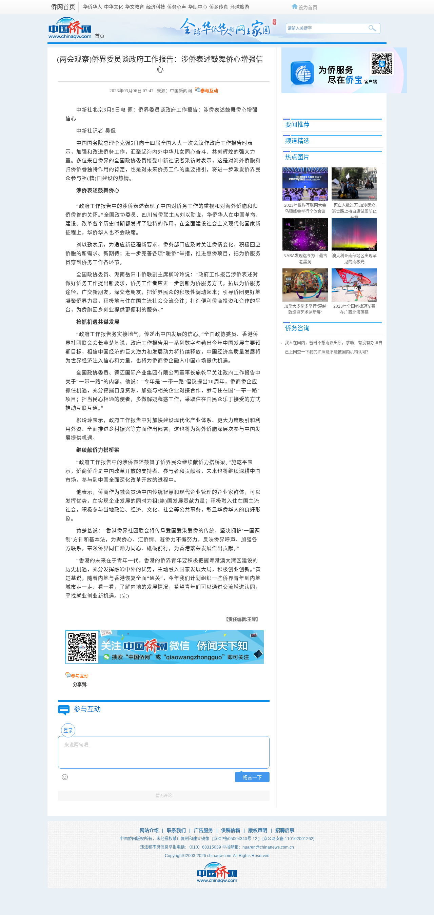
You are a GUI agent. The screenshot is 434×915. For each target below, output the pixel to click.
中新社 (84, 110)
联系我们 (176, 830)
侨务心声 (176, 6)
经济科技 (155, 6)
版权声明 (257, 830)
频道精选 (297, 141)
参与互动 (209, 90)
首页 (99, 36)
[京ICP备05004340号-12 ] (235, 838)
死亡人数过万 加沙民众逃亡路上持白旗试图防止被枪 (354, 211)
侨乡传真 (218, 6)
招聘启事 (284, 830)
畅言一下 (252, 777)
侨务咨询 (297, 328)
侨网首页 (63, 7)
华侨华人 (92, 6)
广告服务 (203, 830)
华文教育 (134, 6)
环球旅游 (239, 6)
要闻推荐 (297, 124)
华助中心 (197, 6)
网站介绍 (149, 830)
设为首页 (307, 7)
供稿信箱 (230, 830)
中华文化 (113, 6)
